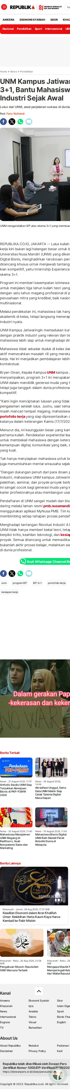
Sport (38, 28)
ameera (8, 19)
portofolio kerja (13, 416)
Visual (32, 1022)
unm (3, 582)
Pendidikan (24, 28)
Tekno (32, 1016)
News (13, 71)
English (61, 1022)
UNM (51, 372)
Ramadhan (35, 1027)
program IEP (20, 582)
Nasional (8, 28)
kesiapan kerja (9, 592)
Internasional (53, 28)
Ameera (5, 1000)
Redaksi (34, 1045)
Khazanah (6, 1006)
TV (2, 1027)
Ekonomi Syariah (32, 19)
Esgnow (5, 1022)
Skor (60, 1000)
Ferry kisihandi (15, 113)
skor (54, 19)
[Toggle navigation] (4, 7)
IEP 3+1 (37, 582)
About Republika (10, 1045)
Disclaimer (6, 1051)
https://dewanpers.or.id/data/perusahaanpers (31, 1071)
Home (3, 71)
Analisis (33, 1011)
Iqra (31, 1006)
